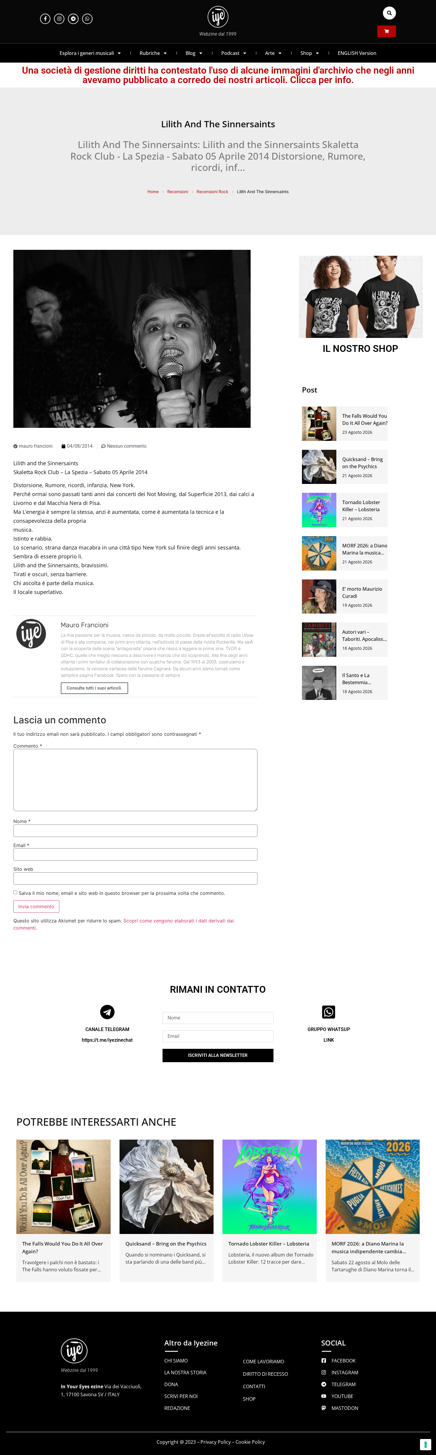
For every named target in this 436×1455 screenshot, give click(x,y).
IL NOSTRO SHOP (360, 348)
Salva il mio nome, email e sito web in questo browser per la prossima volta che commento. (122, 893)
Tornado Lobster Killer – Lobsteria (268, 1243)
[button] (389, 13)
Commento (27, 746)
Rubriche (150, 53)
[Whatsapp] (87, 19)
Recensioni (177, 191)
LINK (329, 1040)
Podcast (230, 53)
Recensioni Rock (212, 191)
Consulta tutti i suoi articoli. (94, 688)
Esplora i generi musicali (87, 53)
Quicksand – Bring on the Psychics (165, 1243)
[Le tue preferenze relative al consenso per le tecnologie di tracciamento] (425, 1444)
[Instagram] (59, 19)
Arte (270, 53)
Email (21, 845)
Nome (22, 821)
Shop (306, 53)
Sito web (23, 869)
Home (153, 191)
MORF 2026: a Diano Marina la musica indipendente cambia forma (368, 1251)
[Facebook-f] (45, 19)
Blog (190, 53)
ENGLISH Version (357, 53)
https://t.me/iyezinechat (107, 1040)
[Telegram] (73, 19)
